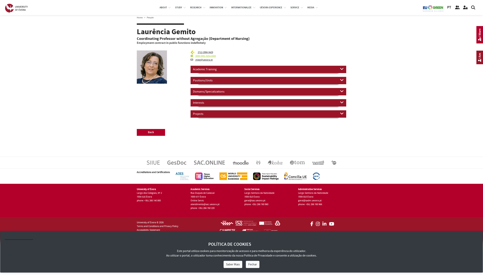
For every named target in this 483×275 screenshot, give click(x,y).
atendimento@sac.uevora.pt (205, 204)
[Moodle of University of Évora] (240, 162)
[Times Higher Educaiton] (204, 176)
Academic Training (205, 69)
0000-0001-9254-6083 (205, 56)
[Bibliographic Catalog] (275, 162)
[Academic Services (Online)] (209, 162)
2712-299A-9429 (205, 52)
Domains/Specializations (209, 91)
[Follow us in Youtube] (331, 223)
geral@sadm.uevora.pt (309, 200)
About (163, 7)
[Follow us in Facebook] (311, 223)
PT (449, 7)
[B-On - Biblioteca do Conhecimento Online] (333, 162)
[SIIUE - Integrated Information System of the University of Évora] (153, 162)
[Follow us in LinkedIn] (324, 223)
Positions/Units (203, 80)
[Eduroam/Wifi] (318, 162)
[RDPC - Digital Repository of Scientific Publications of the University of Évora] (258, 162)
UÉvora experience (271, 7)
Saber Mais (233, 264)
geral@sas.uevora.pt (254, 200)
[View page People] (457, 7)
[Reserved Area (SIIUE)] (465, 7)
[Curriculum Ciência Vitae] (193, 52)
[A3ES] (182, 176)
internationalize (241, 7)
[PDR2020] (246, 224)
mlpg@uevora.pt (204, 60)
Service (294, 7)
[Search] (473, 7)
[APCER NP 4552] (316, 176)
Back (151, 132)
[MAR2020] (227, 224)
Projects (198, 114)
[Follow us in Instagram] (318, 223)
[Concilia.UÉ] (295, 176)
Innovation (216, 7)
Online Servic (197, 200)
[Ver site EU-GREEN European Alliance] (433, 8)
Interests (198, 103)
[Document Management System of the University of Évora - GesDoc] (176, 162)
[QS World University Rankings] (233, 176)
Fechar (252, 264)
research (196, 7)
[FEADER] (265, 224)
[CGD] (277, 224)
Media (310, 7)
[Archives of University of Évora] (297, 162)
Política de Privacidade (258, 255)
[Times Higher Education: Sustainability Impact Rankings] (266, 176)
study (178, 7)
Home (140, 17)
